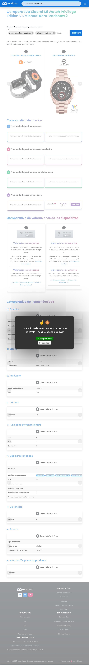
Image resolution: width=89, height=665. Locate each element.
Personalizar (44, 343)
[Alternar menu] (85, 4)
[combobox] (59, 33)
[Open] (67, 33)
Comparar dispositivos (14, 30)
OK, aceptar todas (44, 338)
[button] (21, 33)
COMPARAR (76, 33)
